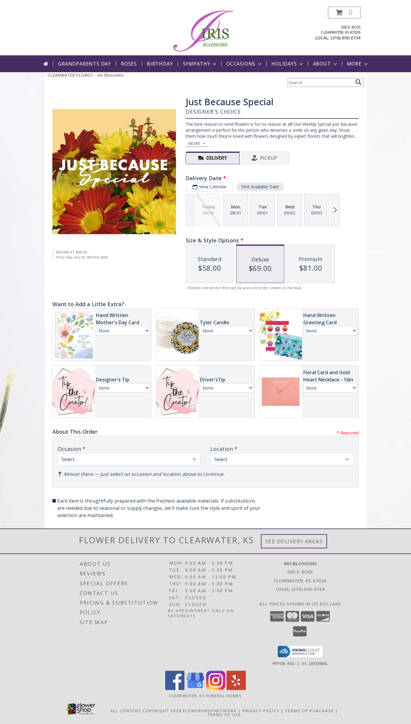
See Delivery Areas (294, 541)
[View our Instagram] (215, 688)
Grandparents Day (84, 63)
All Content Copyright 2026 (145, 710)
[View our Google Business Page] (195, 688)
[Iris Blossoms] (205, 31)
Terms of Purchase (309, 710)
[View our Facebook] (174, 688)
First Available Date (260, 186)
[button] (344, 12)
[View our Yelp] (236, 688)
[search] (358, 82)
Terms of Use (224, 714)
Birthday (160, 63)
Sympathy (196, 63)
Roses (129, 63)
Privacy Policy (261, 710)
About (322, 63)
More (354, 63)
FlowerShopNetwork (210, 710)
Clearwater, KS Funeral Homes (205, 695)
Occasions (240, 63)
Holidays (284, 63)
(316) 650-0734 (345, 38)
